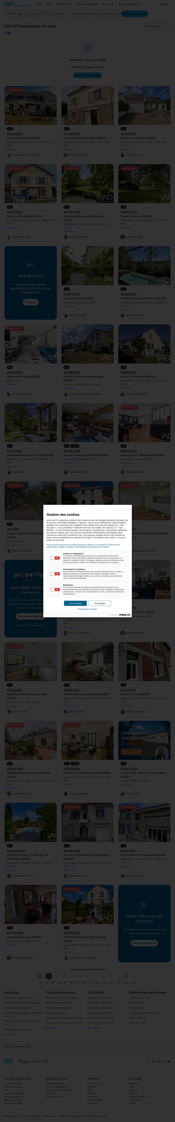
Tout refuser (99, 603)
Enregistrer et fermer (87, 609)
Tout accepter (75, 603)
